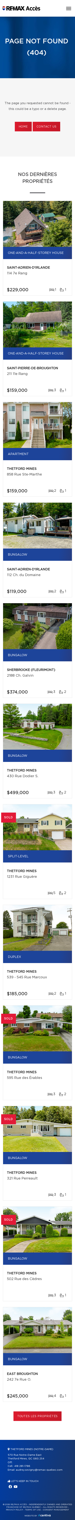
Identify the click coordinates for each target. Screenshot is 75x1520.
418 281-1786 (22, 1466)
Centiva (44, 1515)
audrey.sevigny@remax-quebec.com (39, 1470)
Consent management (56, 1510)
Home (23, 126)
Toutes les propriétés (37, 1416)
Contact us (46, 126)
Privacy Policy (14, 1510)
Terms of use (33, 1510)
